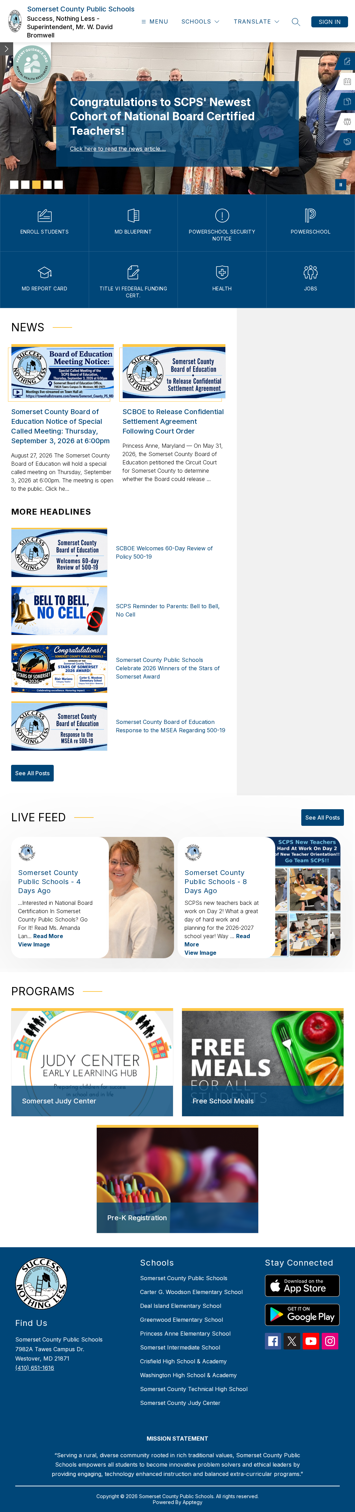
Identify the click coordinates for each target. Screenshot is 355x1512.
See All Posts (32, 773)
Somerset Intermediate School (180, 1347)
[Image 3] (36, 185)
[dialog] (92, 1062)
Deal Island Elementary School (180, 1305)
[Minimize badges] (6, 48)
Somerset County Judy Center (180, 1402)
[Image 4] (47, 185)
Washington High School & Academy (188, 1375)
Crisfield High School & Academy (183, 1361)
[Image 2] (25, 185)
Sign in (330, 21)
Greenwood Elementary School (181, 1319)
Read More (48, 936)
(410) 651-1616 (34, 1367)
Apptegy (192, 1502)
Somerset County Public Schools (183, 1278)
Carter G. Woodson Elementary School (191, 1291)
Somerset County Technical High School (194, 1389)
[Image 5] (58, 185)
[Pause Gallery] (340, 184)
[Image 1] (14, 185)
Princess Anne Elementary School (185, 1333)
